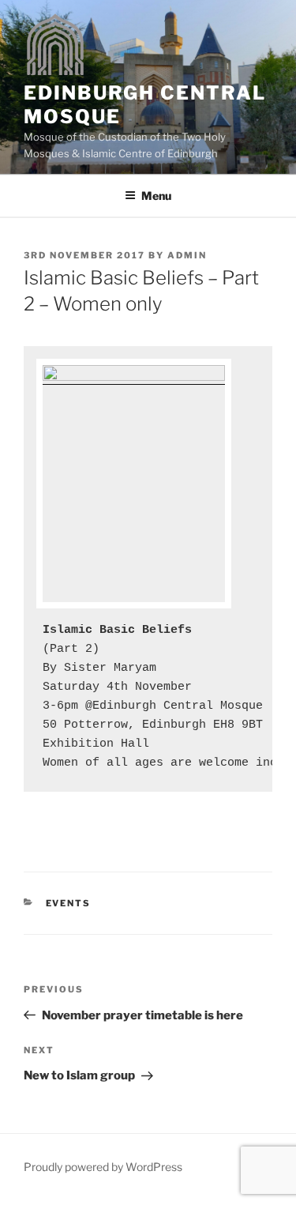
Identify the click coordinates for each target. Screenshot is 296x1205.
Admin (187, 255)
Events (69, 903)
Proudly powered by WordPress (103, 1166)
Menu (156, 195)
